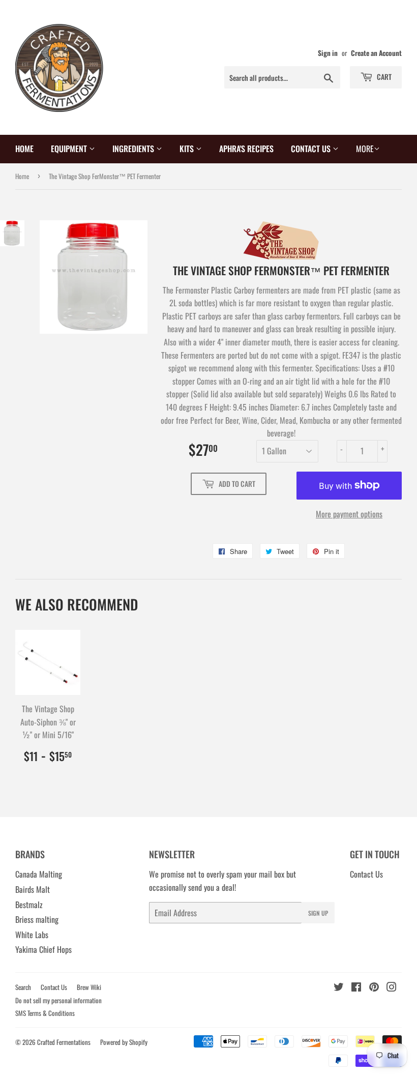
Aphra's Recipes (246, 148)
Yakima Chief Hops (43, 949)
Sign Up (318, 913)
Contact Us (312, 148)
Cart (383, 76)
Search (23, 987)
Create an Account (376, 53)
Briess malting (36, 919)
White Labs (31, 934)
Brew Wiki (89, 987)
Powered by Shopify (123, 1042)
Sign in (328, 53)
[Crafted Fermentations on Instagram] (391, 987)
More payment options (349, 514)
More (365, 148)
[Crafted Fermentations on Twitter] (339, 987)
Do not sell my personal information (58, 1000)
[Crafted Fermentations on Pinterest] (374, 987)
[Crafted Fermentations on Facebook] (356, 987)
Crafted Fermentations (64, 1042)
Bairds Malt (32, 889)
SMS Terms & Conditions (45, 1013)
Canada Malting (38, 874)
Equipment (70, 148)
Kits (188, 148)
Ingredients (134, 148)
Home (24, 148)
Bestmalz (29, 904)
